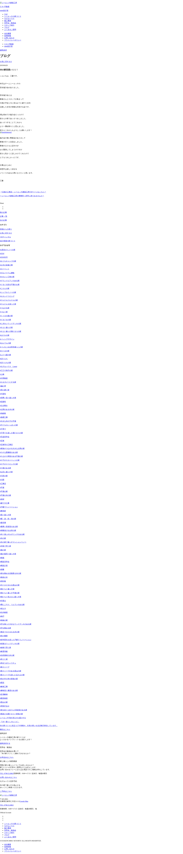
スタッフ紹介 (9, 832)
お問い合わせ (9, 849)
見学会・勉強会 (10, 830)
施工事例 (7, 828)
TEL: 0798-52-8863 (7, 805)
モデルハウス (9, 826)
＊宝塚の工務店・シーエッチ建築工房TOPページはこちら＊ (23, 192)
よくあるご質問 (10, 837)
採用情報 (7, 847)
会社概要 (7, 844)
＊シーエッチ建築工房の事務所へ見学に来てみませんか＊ (22, 196)
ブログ (6, 835)
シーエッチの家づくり (12, 824)
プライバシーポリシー (12, 851)
